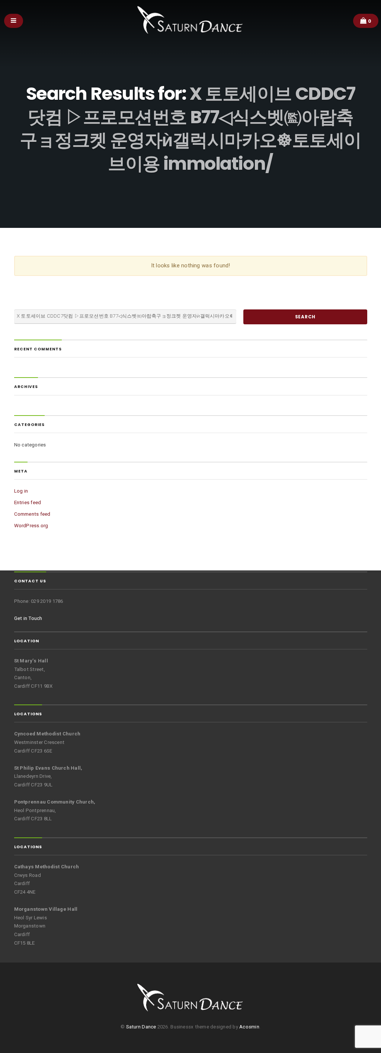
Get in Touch (28, 618)
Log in (21, 491)
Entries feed (27, 502)
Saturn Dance (141, 1027)
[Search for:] (125, 316)
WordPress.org (31, 525)
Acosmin (249, 1027)
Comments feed (32, 514)
